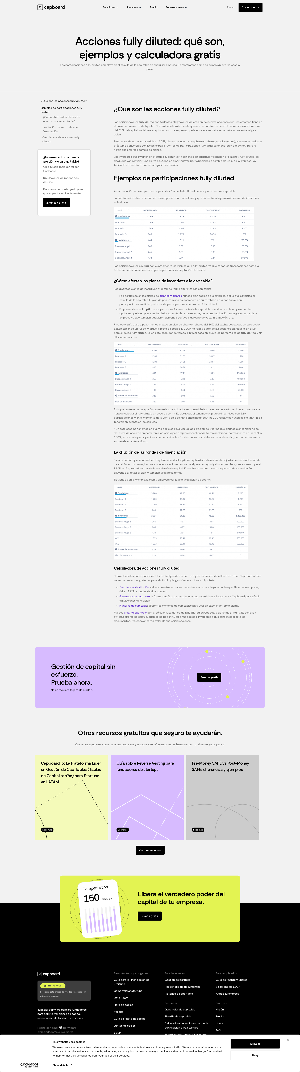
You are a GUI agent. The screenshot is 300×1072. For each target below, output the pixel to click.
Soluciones (109, 7)
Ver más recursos (150, 850)
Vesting (118, 1012)
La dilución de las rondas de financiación (60, 129)
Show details (60, 1065)
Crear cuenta (250, 7)
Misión (220, 1009)
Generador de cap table (134, 596)
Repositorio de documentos (182, 987)
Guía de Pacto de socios (129, 1019)
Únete (219, 1023)
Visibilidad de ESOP (228, 987)
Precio (153, 7)
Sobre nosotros (175, 7)
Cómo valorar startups (128, 991)
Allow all (255, 1043)
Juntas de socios (125, 1025)
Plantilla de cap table (178, 1016)
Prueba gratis (209, 677)
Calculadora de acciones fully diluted (61, 139)
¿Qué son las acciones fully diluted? (64, 101)
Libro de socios (123, 1005)
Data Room (121, 998)
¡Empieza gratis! (56, 202)
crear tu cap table (135, 612)
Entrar (231, 7)
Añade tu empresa (227, 994)
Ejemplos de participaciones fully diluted (61, 110)
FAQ (218, 1030)
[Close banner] (287, 1040)
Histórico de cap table (179, 994)
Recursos (132, 7)
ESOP (117, 1032)
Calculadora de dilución (134, 587)
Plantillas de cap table (133, 605)
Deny (255, 1055)
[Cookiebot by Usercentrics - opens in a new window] (29, 1065)
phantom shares (171, 296)
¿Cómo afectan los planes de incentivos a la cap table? (61, 119)
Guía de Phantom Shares (231, 980)
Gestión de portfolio (178, 980)
